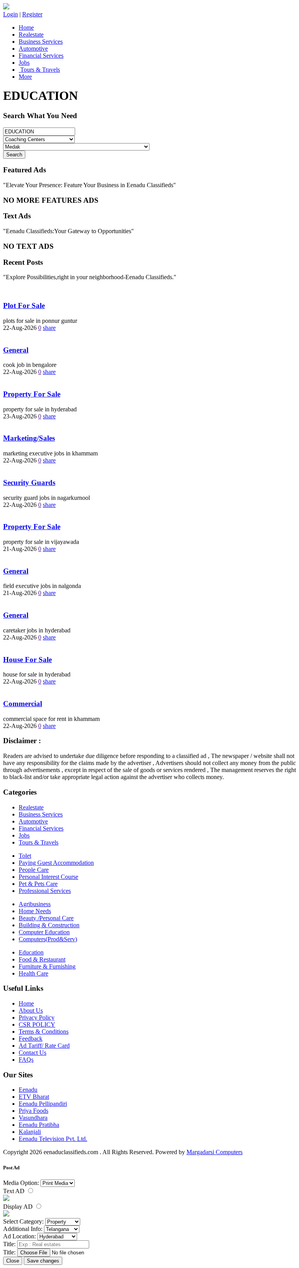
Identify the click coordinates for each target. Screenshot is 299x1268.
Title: (9, 1244)
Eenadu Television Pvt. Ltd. (53, 1138)
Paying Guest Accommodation (56, 862)
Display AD (18, 1206)
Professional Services (45, 890)
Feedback (30, 1038)
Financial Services (41, 55)
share (49, 327)
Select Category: (23, 1221)
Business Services (41, 41)
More (25, 76)
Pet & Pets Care (38, 883)
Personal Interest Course (48, 876)
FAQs (26, 1059)
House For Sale (27, 659)
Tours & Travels (39, 69)
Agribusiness (35, 904)
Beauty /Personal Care (46, 918)
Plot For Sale (24, 305)
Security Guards (29, 482)
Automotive (33, 48)
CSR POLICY (37, 1024)
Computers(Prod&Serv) (48, 939)
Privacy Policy (37, 1017)
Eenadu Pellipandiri (43, 1103)
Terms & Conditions (44, 1031)
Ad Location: (19, 1236)
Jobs (24, 62)
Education (31, 952)
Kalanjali (30, 1131)
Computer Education (44, 932)
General (15, 350)
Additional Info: (22, 1228)
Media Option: (21, 1182)
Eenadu (28, 1089)
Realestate (31, 34)
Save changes (43, 1261)
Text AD (14, 1191)
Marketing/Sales (29, 438)
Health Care (33, 973)
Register (32, 14)
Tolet (25, 855)
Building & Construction (49, 925)
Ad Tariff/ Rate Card (44, 1045)
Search (14, 155)
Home (26, 27)
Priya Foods (33, 1110)
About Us (31, 1010)
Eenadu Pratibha (39, 1124)
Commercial (22, 704)
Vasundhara (33, 1117)
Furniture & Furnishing (47, 966)
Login (10, 14)
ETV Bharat (34, 1096)
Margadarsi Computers (214, 1152)
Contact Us (32, 1052)
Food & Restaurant (42, 959)
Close (12, 1261)
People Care (34, 869)
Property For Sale (31, 394)
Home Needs (35, 911)
